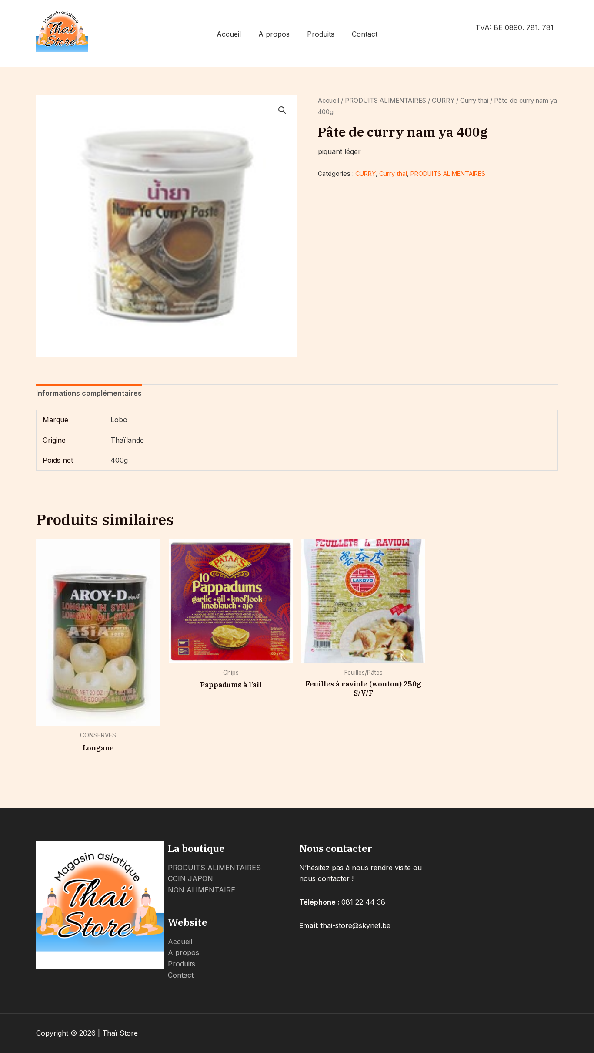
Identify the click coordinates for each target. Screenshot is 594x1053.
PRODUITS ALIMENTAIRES (385, 100)
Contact (364, 34)
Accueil (229, 34)
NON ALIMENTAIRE (201, 889)
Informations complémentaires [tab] (89, 393)
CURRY (443, 100)
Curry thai (474, 100)
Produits (320, 34)
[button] (282, 110)
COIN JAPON (190, 878)
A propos (274, 34)
